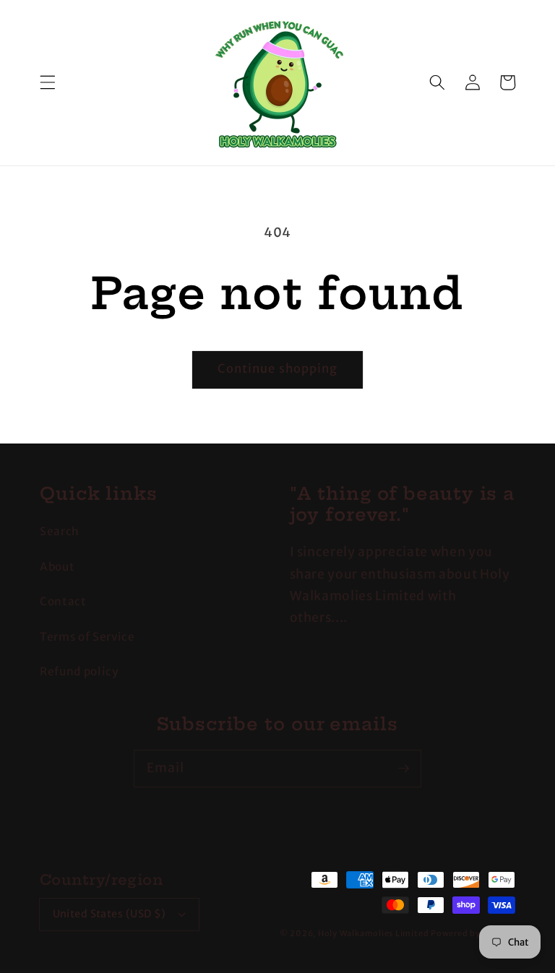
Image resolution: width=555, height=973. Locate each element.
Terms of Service (87, 637)
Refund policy (79, 671)
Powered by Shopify (473, 933)
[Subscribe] (403, 768)
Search (59, 531)
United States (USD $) (109, 913)
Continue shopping (278, 368)
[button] (47, 82)
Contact (63, 601)
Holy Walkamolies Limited (373, 933)
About (57, 567)
